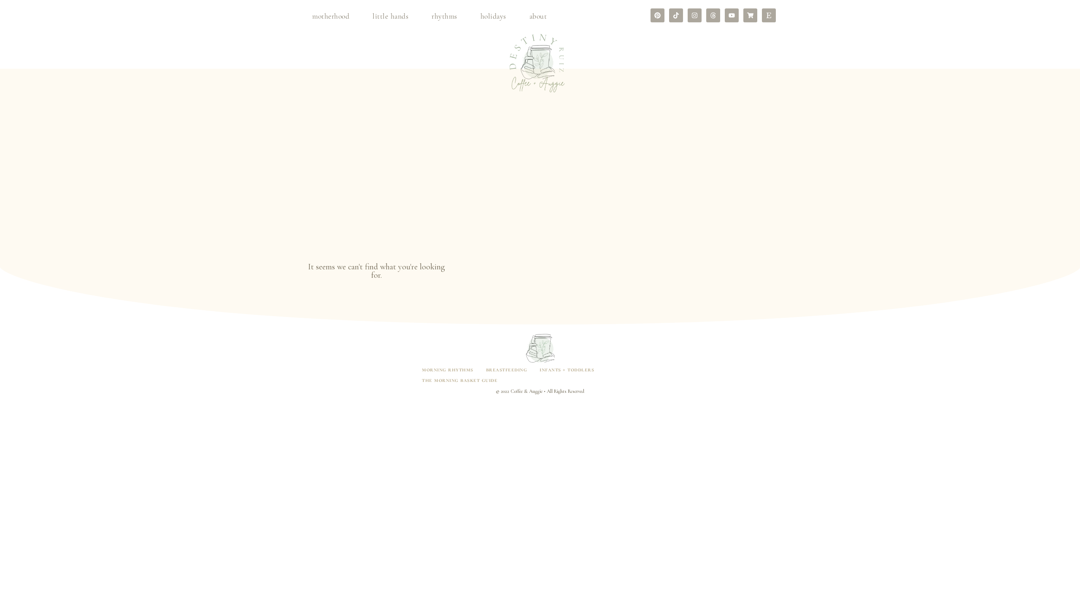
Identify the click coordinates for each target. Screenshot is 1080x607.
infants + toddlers (567, 369)
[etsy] (769, 15)
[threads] (713, 15)
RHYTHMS (444, 16)
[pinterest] (657, 15)
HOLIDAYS (493, 16)
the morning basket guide (459, 380)
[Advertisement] (540, 195)
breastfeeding (506, 369)
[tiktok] (676, 15)
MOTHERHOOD (330, 16)
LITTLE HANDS (390, 16)
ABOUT (538, 16)
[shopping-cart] (750, 15)
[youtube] (732, 15)
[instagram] (695, 15)
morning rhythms (447, 369)
